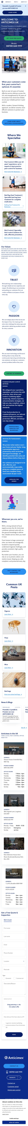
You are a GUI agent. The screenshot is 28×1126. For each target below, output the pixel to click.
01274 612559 (10, 889)
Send (14, 1034)
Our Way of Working (14, 373)
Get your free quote (14, 38)
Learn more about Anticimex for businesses (14, 122)
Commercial (19, 978)
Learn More (12, 12)
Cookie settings (14, 1118)
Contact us (14, 1066)
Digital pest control (14, 1090)
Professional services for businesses (14, 428)
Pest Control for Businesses (14, 571)
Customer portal (13, 1086)
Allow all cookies (14, 1122)
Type (4, 975)
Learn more (5, 1114)
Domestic (8, 978)
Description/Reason (10, 983)
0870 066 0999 (8, 768)
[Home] (2, 2)
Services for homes (14, 480)
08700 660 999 (14, 45)
